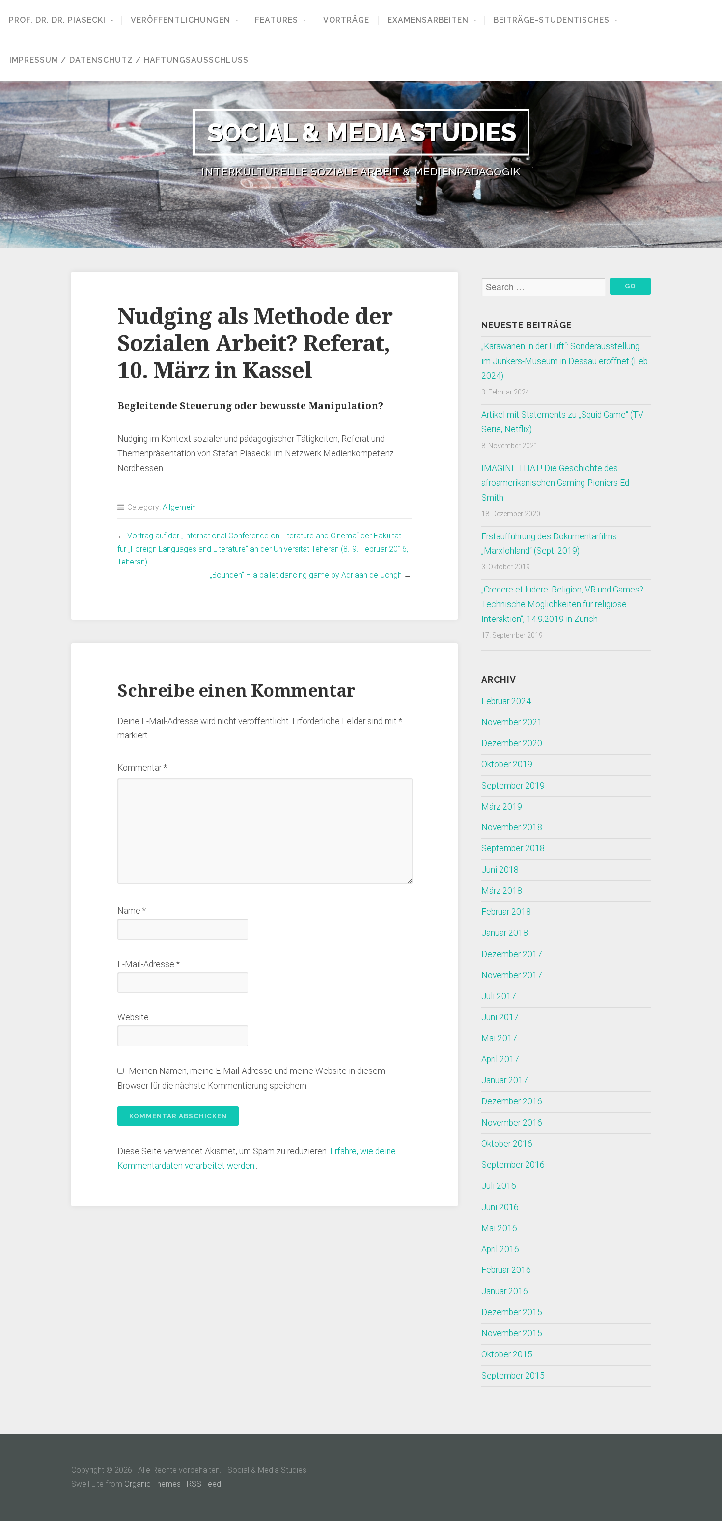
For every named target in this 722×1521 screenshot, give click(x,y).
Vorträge (346, 20)
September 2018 (513, 848)
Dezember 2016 (511, 1101)
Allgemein (179, 507)
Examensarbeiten (428, 20)
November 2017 (511, 975)
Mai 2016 (499, 1228)
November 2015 (511, 1333)
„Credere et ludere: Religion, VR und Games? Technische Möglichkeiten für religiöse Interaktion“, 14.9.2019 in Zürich (562, 604)
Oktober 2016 (506, 1144)
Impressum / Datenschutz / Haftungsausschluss (129, 60)
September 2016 (513, 1165)
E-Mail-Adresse (148, 964)
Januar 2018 (504, 933)
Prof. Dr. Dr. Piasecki (57, 20)
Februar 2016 (506, 1270)
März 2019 (501, 807)
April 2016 (500, 1249)
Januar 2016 (504, 1291)
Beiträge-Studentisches (552, 20)
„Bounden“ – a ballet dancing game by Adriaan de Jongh (306, 575)
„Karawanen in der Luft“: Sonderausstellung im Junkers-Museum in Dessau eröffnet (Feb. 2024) (565, 361)
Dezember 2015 (511, 1312)
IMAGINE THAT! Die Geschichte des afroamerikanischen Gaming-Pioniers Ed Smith (555, 483)
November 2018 (511, 827)
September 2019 (513, 785)
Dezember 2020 (511, 743)
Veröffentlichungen (180, 20)
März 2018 (501, 891)
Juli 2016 (498, 1186)
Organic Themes (152, 1484)
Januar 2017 (504, 1080)
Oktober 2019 (506, 764)
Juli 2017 (498, 996)
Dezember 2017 (511, 954)
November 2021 (511, 722)
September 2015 (513, 1375)
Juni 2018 (500, 869)
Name (131, 911)
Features (276, 20)
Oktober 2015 (506, 1354)
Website (133, 1017)
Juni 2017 (500, 1017)
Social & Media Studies (361, 131)
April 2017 (500, 1059)
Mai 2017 (499, 1038)
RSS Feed (204, 1484)
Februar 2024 (506, 701)
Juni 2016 (500, 1207)
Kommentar (142, 768)
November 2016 (511, 1122)
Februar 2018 (506, 912)
